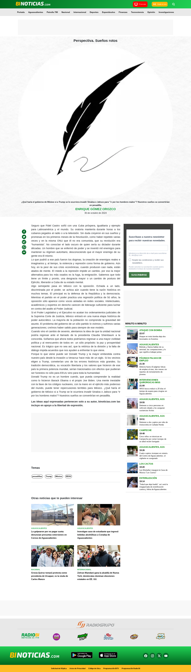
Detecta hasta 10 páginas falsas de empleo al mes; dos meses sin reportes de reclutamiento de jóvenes (153, 370)
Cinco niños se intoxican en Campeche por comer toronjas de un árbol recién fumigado (152, 439)
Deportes (94, 12)
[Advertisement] (95, 27)
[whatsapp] (24, 247)
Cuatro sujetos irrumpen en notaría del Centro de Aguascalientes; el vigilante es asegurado (153, 455)
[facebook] (24, 231)
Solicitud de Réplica (59, 668)
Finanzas (123, 12)
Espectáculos (108, 12)
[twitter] (24, 237)
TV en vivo (142, 4)
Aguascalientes (35, 12)
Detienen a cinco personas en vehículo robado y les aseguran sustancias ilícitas (152, 408)
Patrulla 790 (52, 12)
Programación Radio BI (131, 668)
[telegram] (24, 242)
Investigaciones (166, 12)
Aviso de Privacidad (77, 668)
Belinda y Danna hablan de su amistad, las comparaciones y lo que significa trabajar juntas (152, 349)
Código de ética (94, 668)
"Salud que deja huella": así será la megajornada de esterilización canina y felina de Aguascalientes (153, 486)
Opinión (151, 12)
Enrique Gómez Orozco (95, 209)
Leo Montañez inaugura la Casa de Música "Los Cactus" (153, 471)
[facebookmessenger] (24, 252)
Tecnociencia (137, 12)
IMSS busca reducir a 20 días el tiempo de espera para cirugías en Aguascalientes (153, 391)
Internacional (80, 12)
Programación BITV (111, 668)
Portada (21, 12)
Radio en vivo (162, 4)
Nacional (66, 12)
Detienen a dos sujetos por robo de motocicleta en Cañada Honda (153, 423)
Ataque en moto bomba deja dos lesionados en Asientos (152, 337)
